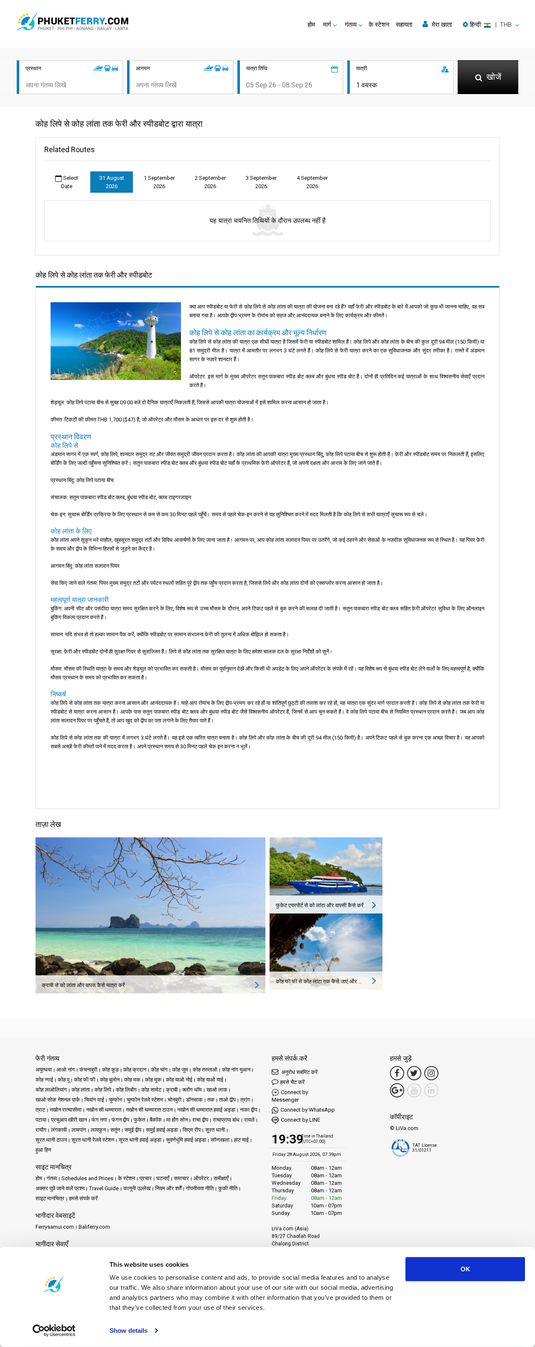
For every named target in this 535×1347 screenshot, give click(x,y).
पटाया (41, 1120)
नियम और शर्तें (168, 1188)
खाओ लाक (216, 1090)
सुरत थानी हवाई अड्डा (140, 1140)
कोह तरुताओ (205, 1069)
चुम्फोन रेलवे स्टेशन (145, 1100)
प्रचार (146, 1178)
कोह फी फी (84, 1080)
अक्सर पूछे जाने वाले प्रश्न (60, 1188)
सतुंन (115, 1130)
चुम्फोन (115, 1100)
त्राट (40, 1110)
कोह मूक (153, 1080)
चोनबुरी (174, 1100)
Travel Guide (104, 1188)
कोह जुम (180, 1069)
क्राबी (172, 1090)
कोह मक (132, 1080)
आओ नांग (65, 1069)
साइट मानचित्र (50, 1198)
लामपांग (78, 1130)
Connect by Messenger (290, 1096)
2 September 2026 (210, 182)
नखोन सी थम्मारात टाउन (149, 1110)
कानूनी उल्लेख (136, 1188)
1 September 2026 (159, 182)
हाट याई (241, 1140)
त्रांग (245, 1100)
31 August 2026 (111, 182)
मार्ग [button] (327, 24)
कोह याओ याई (210, 1080)
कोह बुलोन (110, 1080)
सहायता (404, 24)
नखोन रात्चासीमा (66, 1110)
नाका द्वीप (248, 1110)
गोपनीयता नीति (200, 1188)
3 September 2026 (261, 182)
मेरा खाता (441, 24)
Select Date (69, 182)
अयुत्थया (44, 1069)
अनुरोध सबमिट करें (299, 1072)
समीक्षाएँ (221, 1178)
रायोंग (41, 1130)
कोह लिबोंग (126, 1090)
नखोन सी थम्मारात (103, 1110)
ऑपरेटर (201, 1178)
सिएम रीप (192, 1130)
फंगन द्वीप (120, 1120)
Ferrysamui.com (55, 1227)
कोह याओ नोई (179, 1080)
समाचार (181, 1178)
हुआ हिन (43, 1150)
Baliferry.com (94, 1227)
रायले (249, 1120)
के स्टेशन (379, 24)
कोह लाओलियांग (51, 1090)
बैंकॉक (156, 1120)
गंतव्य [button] (351, 24)
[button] (491, 24)
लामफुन (98, 1130)
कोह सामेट (151, 1090)
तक (210, 1100)
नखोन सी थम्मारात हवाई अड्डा (206, 1110)
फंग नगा (99, 1120)
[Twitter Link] (414, 1073)
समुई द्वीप (133, 1130)
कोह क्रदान (134, 1069)
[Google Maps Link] (397, 1090)
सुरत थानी (215, 1130)
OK (465, 1269)
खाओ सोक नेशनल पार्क (58, 1100)
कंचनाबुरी (88, 1069)
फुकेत (139, 1120)
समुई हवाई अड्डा (162, 1130)
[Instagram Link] (431, 1073)
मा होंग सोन (177, 1120)
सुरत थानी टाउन (51, 1140)
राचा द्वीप (200, 1120)
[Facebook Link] (397, 1073)
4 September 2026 (312, 182)
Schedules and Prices (87, 1178)
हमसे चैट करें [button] (292, 1082)
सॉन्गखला (220, 1140)
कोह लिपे (102, 1090)
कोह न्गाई (44, 1080)
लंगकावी (59, 1130)
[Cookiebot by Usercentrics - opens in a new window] (54, 1330)
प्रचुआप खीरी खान (69, 1120)
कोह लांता (80, 1090)
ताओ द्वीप (227, 1100)
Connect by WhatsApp (307, 1110)
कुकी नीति (227, 1188)
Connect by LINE (300, 1120)
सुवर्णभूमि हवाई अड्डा (186, 1140)
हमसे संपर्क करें (83, 1198)
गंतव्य (52, 1178)
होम (311, 24)
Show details (129, 1330)
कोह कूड (110, 1069)
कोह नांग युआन (236, 1069)
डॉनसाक (194, 1100)
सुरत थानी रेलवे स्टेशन (92, 1140)
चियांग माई (94, 1100)
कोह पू (63, 1080)
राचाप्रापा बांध (226, 1120)
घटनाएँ (162, 1178)
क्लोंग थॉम (192, 1090)
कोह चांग (159, 1069)
